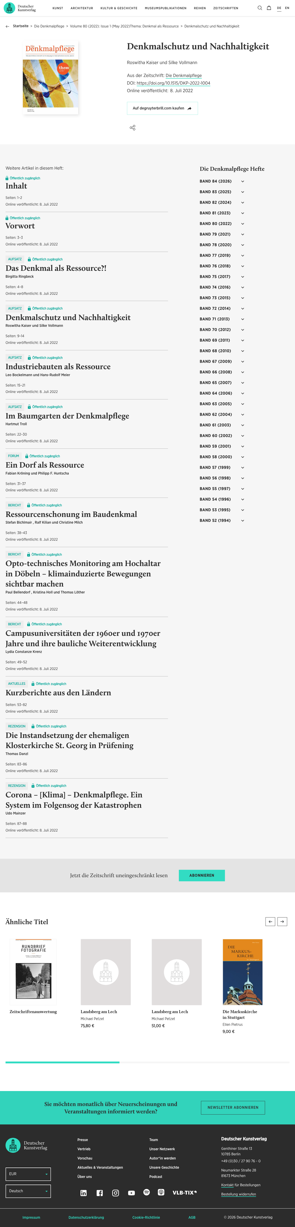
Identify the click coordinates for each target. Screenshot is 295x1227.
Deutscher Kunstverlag (254, 1217)
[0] (269, 8)
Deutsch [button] (16, 1191)
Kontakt (227, 1185)
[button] (132, 127)
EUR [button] (12, 1174)
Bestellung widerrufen (238, 1194)
